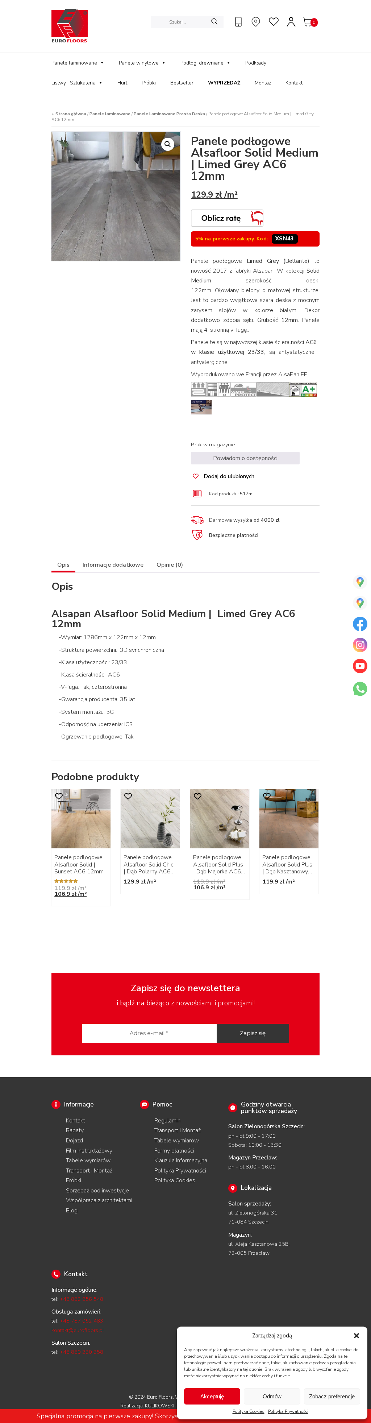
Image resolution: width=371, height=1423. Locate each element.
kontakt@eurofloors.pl (77, 1330)
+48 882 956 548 (81, 1299)
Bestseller (181, 82)
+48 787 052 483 (81, 1320)
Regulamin (167, 1121)
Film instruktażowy (89, 1151)
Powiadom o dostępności (245, 458)
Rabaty (75, 1130)
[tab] (63, 565)
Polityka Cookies (248, 1411)
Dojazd (74, 1141)
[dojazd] (257, 21)
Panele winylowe (139, 62)
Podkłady (255, 62)
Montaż (263, 82)
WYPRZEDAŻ (224, 82)
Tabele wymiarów (88, 1161)
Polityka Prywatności (288, 1411)
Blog (72, 1211)
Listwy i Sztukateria (73, 82)
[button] (356, 1335)
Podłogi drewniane (202, 62)
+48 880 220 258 (81, 1352)
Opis (63, 565)
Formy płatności (174, 1151)
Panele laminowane (74, 62)
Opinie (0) (170, 565)
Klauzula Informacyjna (180, 1161)
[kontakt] (239, 21)
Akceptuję (212, 1396)
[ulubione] (274, 21)
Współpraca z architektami (99, 1200)
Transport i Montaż (89, 1171)
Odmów (272, 1396)
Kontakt (294, 82)
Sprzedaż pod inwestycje (97, 1191)
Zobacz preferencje (332, 1396)
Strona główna (70, 114)
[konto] (292, 21)
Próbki (149, 82)
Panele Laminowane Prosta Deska (169, 114)
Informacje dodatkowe (113, 565)
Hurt (122, 82)
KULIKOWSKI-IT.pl (165, 1405)
